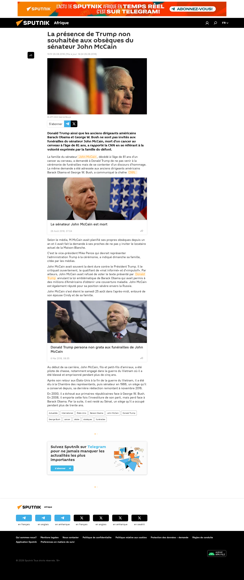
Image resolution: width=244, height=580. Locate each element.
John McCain (87, 157)
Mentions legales (50, 537)
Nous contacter (71, 537)
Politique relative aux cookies (131, 537)
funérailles (100, 419)
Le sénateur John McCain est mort (79, 224)
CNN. (132, 172)
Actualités (53, 413)
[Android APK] (216, 554)
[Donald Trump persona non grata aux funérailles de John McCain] (97, 322)
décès (76, 419)
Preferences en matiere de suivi (58, 541)
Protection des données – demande (169, 537)
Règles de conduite (202, 537)
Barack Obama (96, 413)
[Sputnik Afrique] (34, 27)
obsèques (87, 419)
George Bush (54, 419)
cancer (67, 419)
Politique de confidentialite (97, 537)
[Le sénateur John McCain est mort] (97, 199)
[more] (141, 230)
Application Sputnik (26, 541)
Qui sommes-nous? (26, 537)
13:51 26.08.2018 (56, 54)
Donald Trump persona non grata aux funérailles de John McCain (97, 349)
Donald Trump (129, 413)
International (67, 413)
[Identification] (207, 23)
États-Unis (81, 413)
